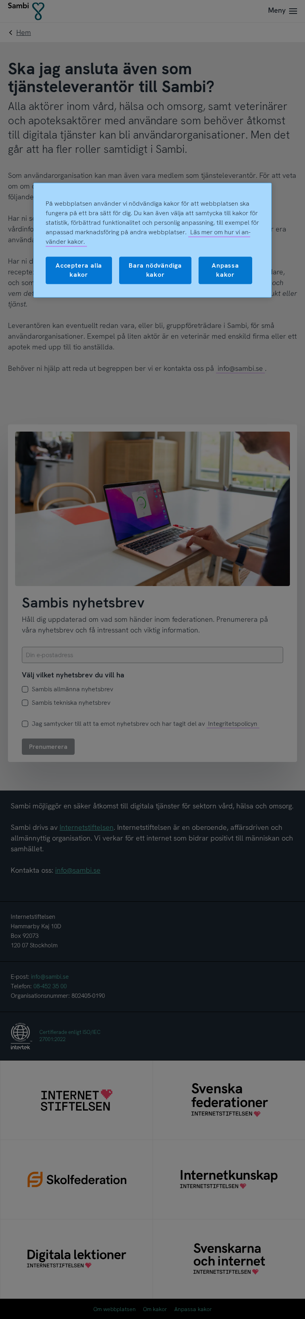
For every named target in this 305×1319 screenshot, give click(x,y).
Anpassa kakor (225, 270)
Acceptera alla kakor (79, 270)
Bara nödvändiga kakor (155, 270)
